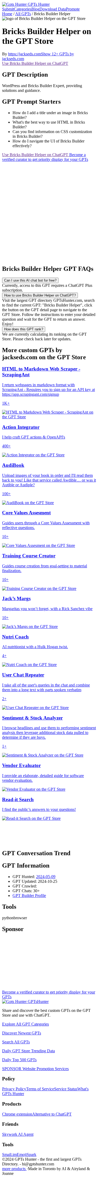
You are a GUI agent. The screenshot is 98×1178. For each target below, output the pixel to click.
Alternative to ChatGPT (52, 1114)
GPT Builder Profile (29, 895)
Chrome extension (17, 1114)
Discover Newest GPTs (21, 1033)
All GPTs (23, 14)
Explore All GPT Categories (25, 1024)
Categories (22, 9)
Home (7, 14)
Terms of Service (40, 1089)
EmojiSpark (26, 1154)
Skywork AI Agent (17, 1134)
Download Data (52, 9)
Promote (73, 9)
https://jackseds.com (24, 54)
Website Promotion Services (35, 1068)
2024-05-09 (45, 876)
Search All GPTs (16, 1042)
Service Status (65, 1089)
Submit (8, 9)
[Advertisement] (49, 211)
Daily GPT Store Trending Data (28, 1051)
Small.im (9, 1154)
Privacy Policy (14, 1089)
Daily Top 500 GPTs (19, 1060)
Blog (35, 9)
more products (14, 1168)
